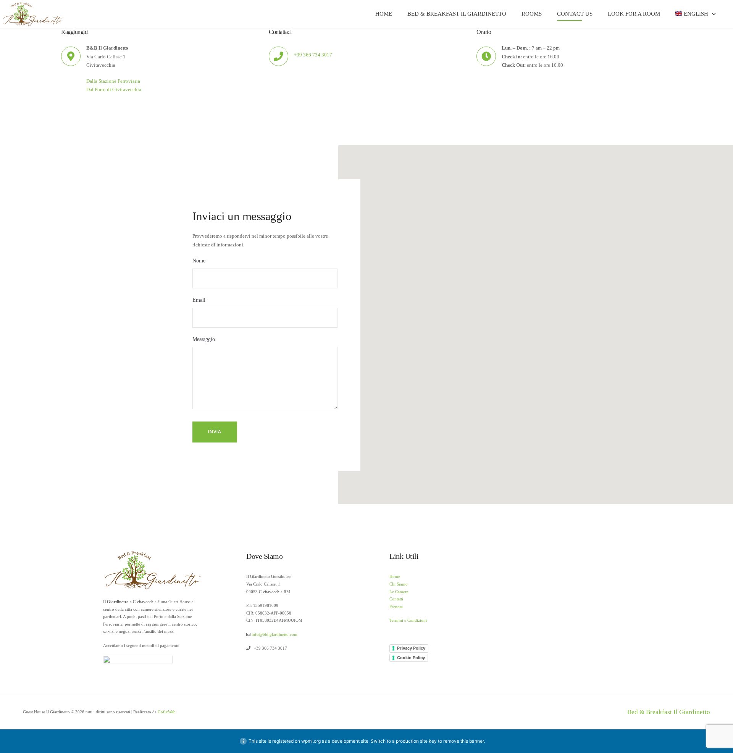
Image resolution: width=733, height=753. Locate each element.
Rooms (531, 14)
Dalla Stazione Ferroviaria (113, 81)
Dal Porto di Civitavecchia (113, 89)
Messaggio (203, 339)
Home (383, 14)
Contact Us (575, 14)
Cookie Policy (411, 657)
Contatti (396, 599)
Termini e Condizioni (408, 620)
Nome (198, 261)
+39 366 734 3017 (313, 55)
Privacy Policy (411, 648)
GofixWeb (167, 712)
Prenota (396, 606)
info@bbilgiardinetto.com (274, 634)
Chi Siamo (398, 584)
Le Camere (398, 591)
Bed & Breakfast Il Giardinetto (456, 14)
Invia (214, 431)
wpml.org (311, 741)
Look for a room (634, 14)
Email (198, 300)
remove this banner (463, 741)
